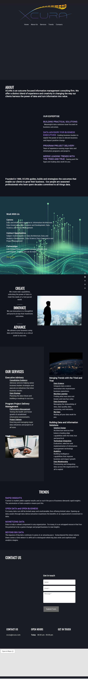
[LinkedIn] (59, 635)
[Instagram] (66, 635)
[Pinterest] (62, 635)
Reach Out (10, 257)
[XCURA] (45, 12)
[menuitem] (26, 24)
